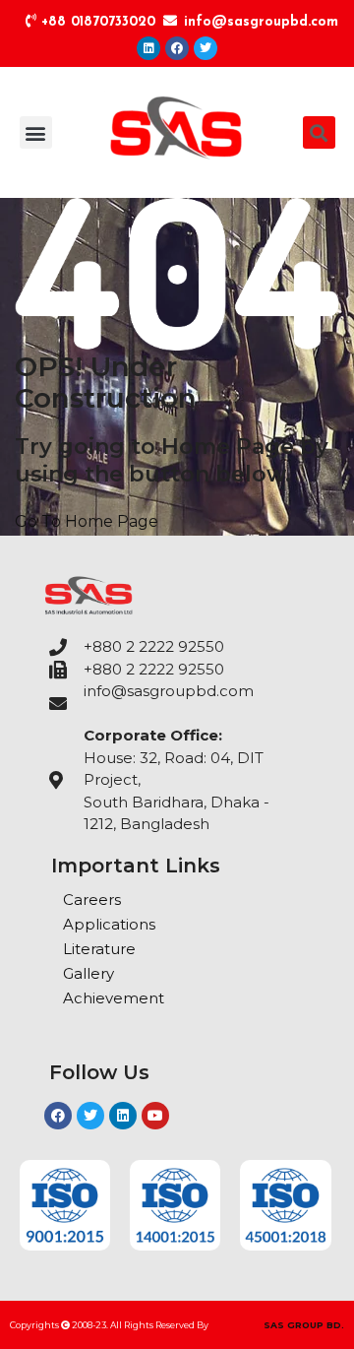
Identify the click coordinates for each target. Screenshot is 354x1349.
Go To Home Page (86, 521)
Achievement (113, 998)
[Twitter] (205, 48)
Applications (109, 924)
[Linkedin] (148, 48)
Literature (99, 948)
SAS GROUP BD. (304, 1324)
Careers (92, 899)
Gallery (88, 973)
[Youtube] (155, 1115)
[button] (36, 132)
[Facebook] (177, 48)
